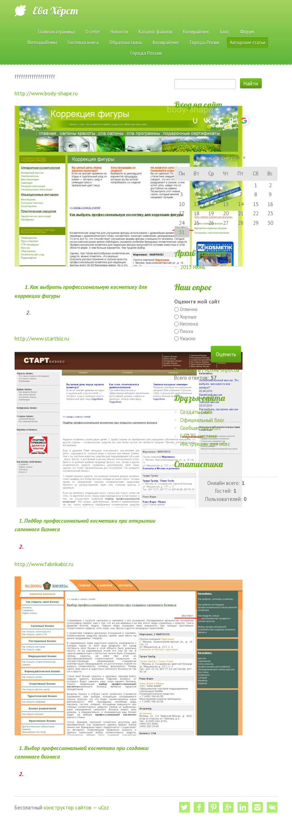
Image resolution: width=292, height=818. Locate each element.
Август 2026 (226, 157)
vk (272, 807)
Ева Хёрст (55, 10)
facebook (199, 807)
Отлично (189, 309)
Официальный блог (202, 420)
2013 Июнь (192, 267)
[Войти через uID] (195, 120)
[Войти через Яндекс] (231, 120)
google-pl (228, 807)
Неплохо (189, 324)
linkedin (243, 807)
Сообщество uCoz (200, 427)
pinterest (213, 807)
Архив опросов (222, 369)
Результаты (187, 369)
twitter (184, 807)
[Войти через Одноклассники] (256, 120)
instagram (257, 807)
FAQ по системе (198, 436)
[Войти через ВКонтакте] (207, 120)
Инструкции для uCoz (205, 443)
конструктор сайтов (68, 807)
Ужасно (187, 339)
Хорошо (188, 317)
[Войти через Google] (244, 120)
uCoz (103, 807)
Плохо (186, 331)
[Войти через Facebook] (219, 120)
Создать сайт (196, 411)
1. (21, 520)
